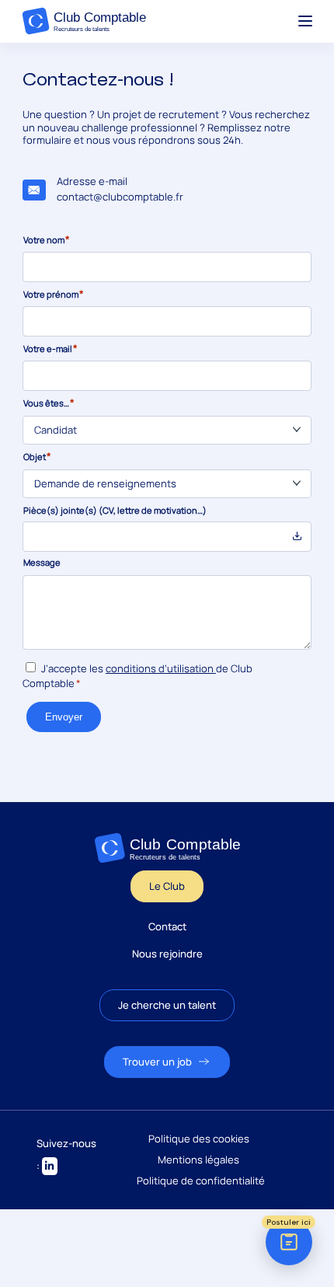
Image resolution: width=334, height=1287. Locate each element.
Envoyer (63, 717)
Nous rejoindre (167, 954)
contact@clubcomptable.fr (120, 197)
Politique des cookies (198, 1139)
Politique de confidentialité (201, 1181)
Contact (167, 926)
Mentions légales (198, 1160)
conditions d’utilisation (160, 668)
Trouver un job (157, 1062)
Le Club (167, 886)
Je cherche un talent (167, 1005)
